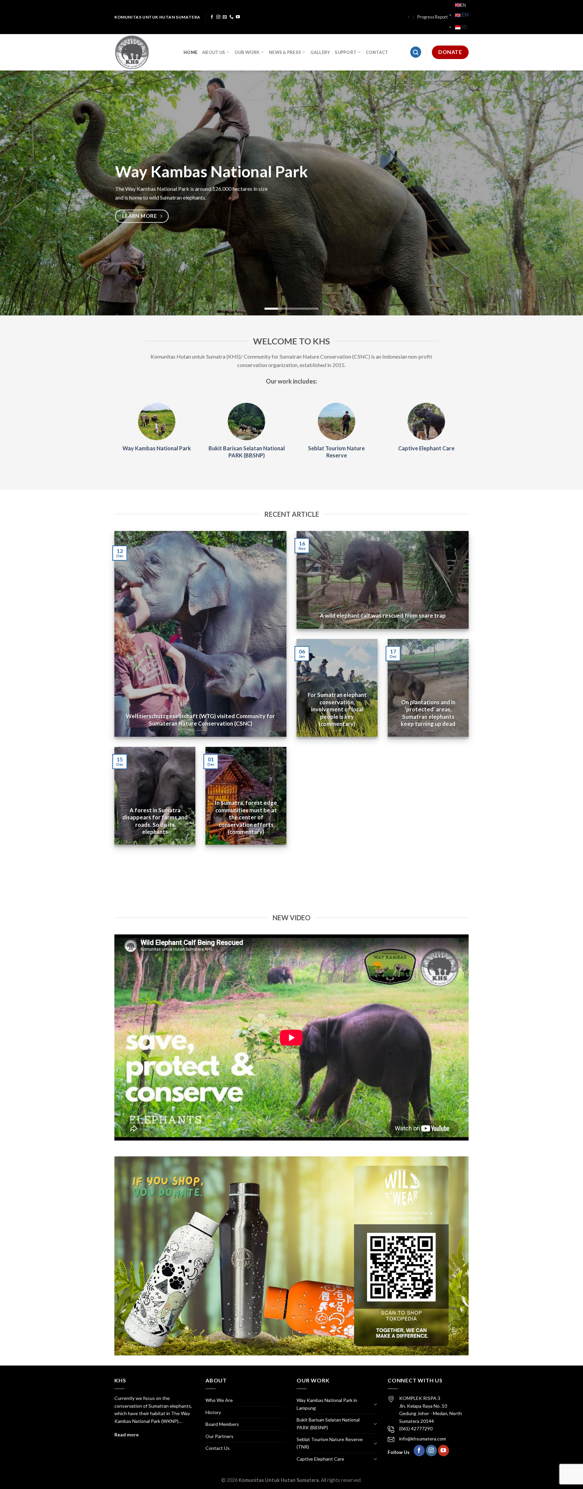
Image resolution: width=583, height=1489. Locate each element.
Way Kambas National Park (156, 448)
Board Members (222, 1424)
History (213, 1412)
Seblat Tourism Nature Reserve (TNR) (330, 1443)
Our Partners (219, 1436)
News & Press (285, 52)
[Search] (415, 52)
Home (190, 52)
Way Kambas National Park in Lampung (327, 1403)
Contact (377, 52)
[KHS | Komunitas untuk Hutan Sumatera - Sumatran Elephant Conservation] (143, 52)
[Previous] (20, 192)
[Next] (563, 192)
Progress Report (432, 17)
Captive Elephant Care (426, 448)
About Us (213, 52)
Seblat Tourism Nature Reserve (336, 451)
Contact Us (217, 1448)
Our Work (247, 52)
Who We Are (219, 1400)
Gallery (320, 52)
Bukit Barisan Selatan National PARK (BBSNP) (247, 451)
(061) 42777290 (416, 1428)
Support (345, 52)
